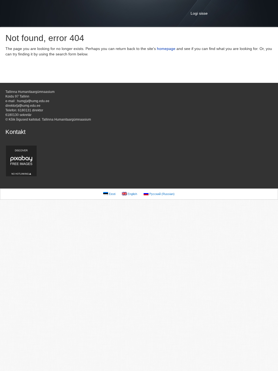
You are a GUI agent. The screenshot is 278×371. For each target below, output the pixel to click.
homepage (166, 48)
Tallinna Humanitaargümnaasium (139, 13)
